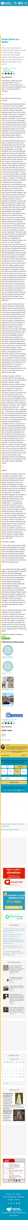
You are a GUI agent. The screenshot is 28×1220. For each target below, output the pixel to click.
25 (11, 1076)
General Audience (8, 71)
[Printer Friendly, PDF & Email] (6, 638)
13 (17, 1071)
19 (14, 1074)
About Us (8, 1194)
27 (17, 1076)
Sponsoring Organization (9, 1197)
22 (23, 1074)
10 (7, 1071)
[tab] (8, 1160)
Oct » (8, 1083)
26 (14, 1076)
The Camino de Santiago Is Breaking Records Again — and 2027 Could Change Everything (13, 953)
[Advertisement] (14, 21)
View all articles (6, 740)
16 (4, 1074)
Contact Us (17, 1199)
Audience (18, 1194)
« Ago (4, 1083)
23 (4, 1076)
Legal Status (20, 1197)
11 (11, 1071)
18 (11, 1074)
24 (7, 1076)
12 (14, 1071)
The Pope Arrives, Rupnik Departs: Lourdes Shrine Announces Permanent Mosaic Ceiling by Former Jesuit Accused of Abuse (17, 968)
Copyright (10, 1199)
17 (7, 1074)
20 (17, 1074)
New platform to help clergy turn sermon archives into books (16, 979)
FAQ (13, 1194)
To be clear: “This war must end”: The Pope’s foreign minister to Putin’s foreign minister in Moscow (14, 930)
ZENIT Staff (6, 70)
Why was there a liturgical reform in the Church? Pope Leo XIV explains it (7, 1114)
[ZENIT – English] (8, 3)
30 (4, 1079)
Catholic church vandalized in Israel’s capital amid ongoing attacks (16, 987)
